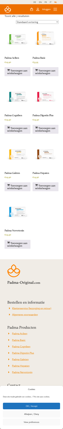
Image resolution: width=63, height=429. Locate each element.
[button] (31, 9)
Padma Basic (39, 57)
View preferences (31, 422)
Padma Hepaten (41, 173)
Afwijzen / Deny (31, 414)
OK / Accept (31, 406)
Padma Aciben (12, 57)
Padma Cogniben (13, 115)
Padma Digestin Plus (43, 115)
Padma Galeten (12, 173)
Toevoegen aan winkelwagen (17, 72)
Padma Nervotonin (14, 230)
